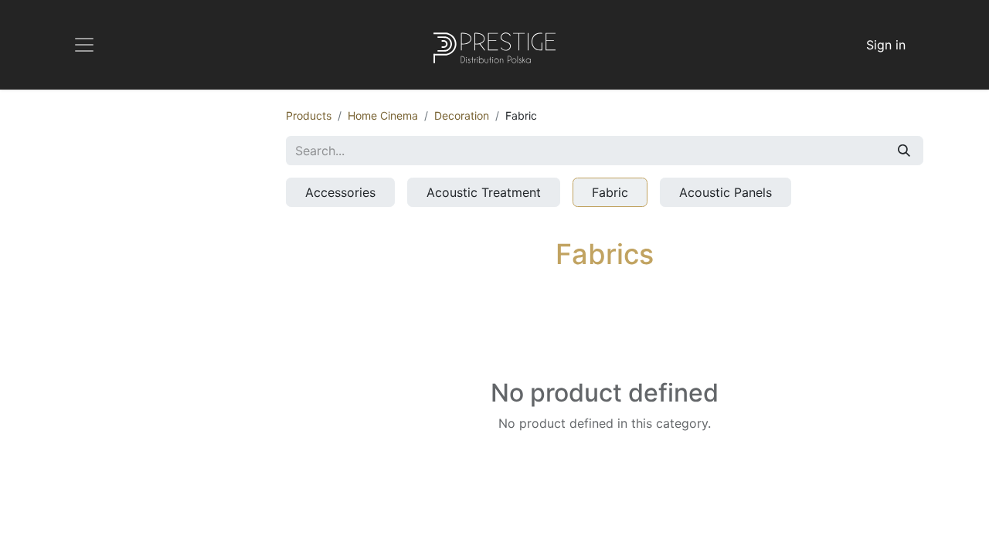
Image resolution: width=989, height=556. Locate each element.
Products (308, 115)
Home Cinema (383, 115)
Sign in (886, 45)
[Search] (904, 150)
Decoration (461, 115)
